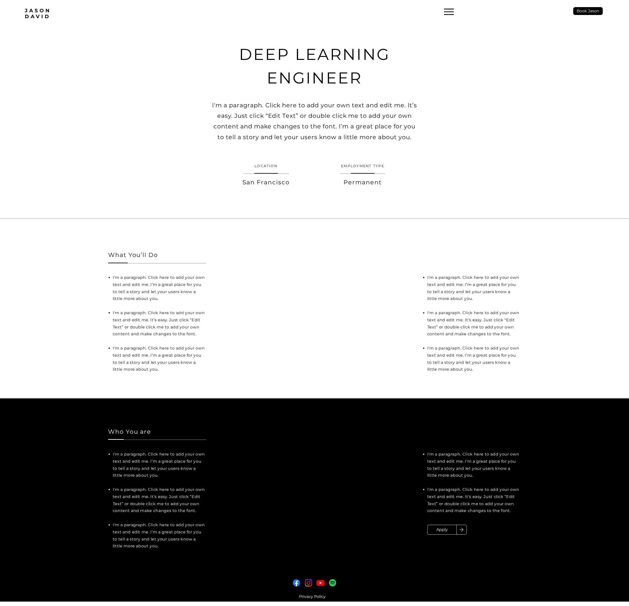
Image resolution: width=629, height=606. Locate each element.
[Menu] (448, 11)
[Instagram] (308, 583)
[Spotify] (332, 583)
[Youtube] (320, 583)
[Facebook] (296, 583)
